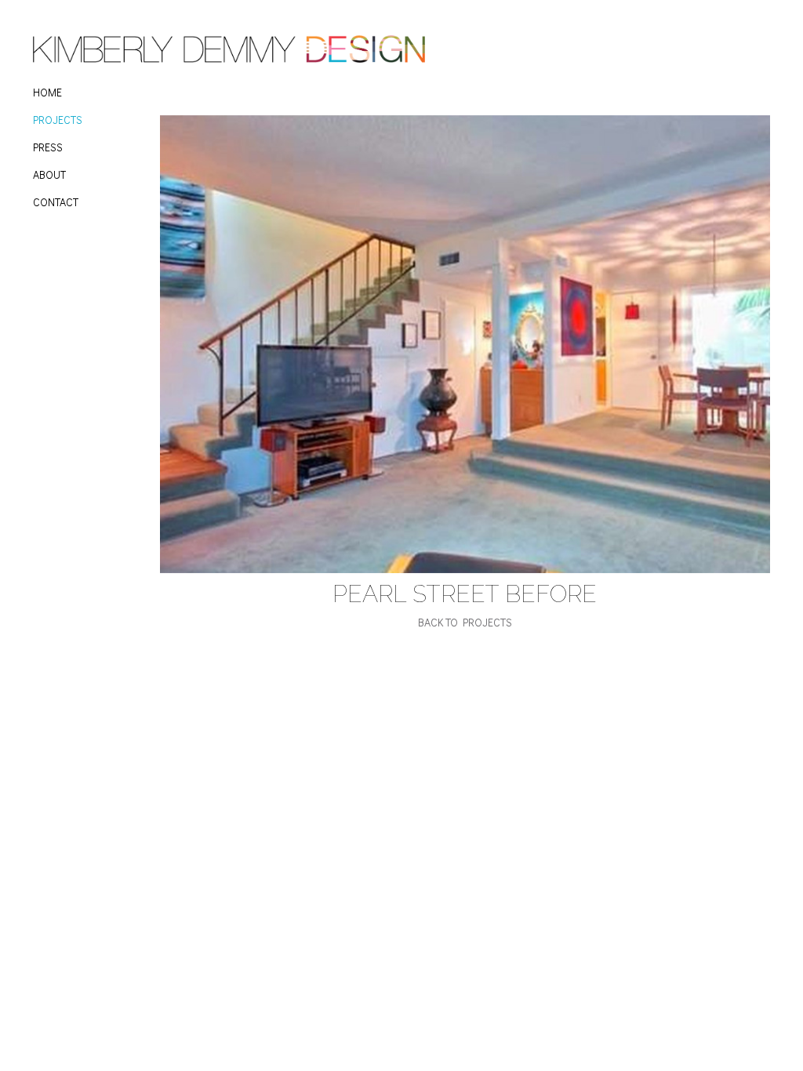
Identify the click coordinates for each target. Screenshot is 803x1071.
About (49, 174)
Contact (55, 201)
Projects (57, 119)
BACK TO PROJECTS (465, 622)
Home (47, 92)
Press (48, 147)
